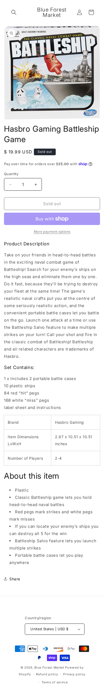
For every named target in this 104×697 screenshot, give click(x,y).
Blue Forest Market (49, 667)
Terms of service (54, 682)
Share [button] (14, 579)
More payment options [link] (52, 232)
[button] (14, 12)
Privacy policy (74, 674)
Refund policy (47, 674)
